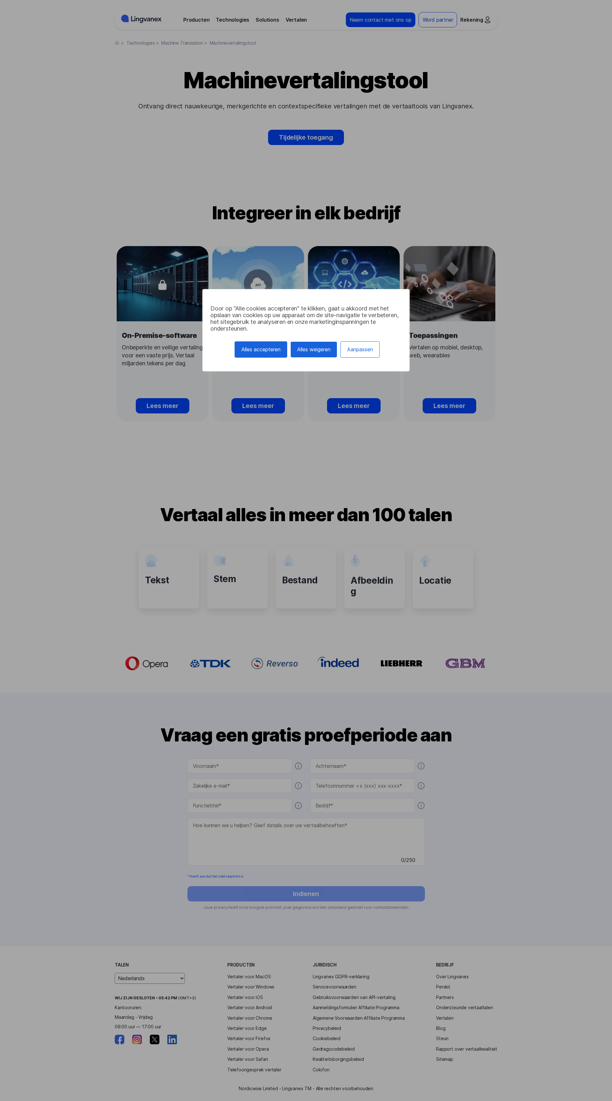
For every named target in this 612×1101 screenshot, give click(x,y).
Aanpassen (360, 349)
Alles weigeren (314, 349)
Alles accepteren (260, 349)
